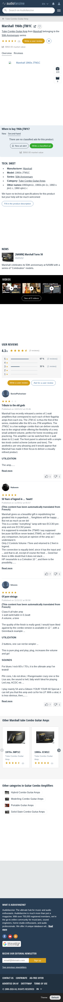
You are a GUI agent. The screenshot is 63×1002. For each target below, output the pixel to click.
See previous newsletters (14, 967)
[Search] (5, 10)
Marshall (37, 31)
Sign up (37, 960)
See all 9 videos (31, 298)
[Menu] (59, 10)
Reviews (18, 53)
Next (59, 750)
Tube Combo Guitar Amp (14, 31)
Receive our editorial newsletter (19, 953)
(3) (19, 41)
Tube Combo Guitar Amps (32, 181)
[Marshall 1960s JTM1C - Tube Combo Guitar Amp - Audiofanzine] (13, 3)
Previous (2, 750)
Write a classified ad (41, 146)
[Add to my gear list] (39, 26)
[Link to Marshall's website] (34, 26)
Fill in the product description (17, 203)
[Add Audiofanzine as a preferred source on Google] (11, 944)
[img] (9, 41)
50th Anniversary (10, 35)
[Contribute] (48, 41)
